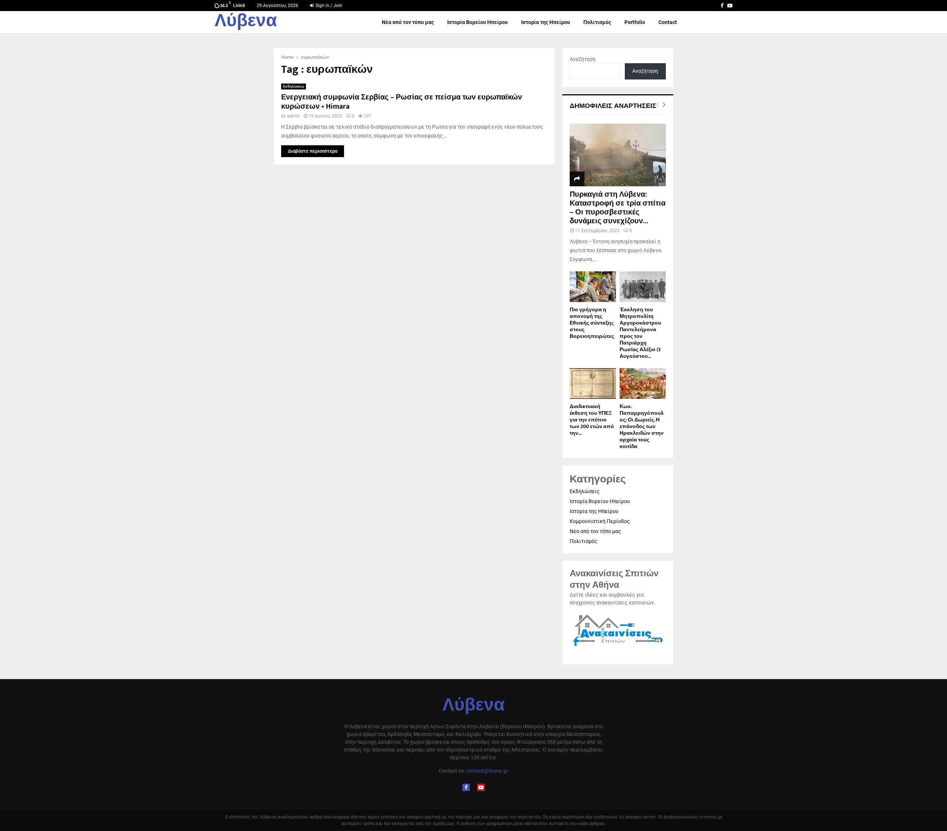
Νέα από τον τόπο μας (408, 22)
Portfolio (634, 22)
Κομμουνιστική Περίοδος (600, 521)
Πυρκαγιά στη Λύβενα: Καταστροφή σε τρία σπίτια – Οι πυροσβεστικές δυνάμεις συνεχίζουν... (617, 207)
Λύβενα (246, 22)
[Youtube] (481, 787)
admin (293, 116)
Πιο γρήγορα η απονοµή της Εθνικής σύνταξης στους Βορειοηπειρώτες (592, 322)
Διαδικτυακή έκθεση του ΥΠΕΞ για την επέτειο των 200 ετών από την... (592, 419)
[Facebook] (466, 787)
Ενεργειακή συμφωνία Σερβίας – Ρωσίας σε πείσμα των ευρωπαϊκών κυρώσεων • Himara (401, 102)
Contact (667, 22)
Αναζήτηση (583, 59)
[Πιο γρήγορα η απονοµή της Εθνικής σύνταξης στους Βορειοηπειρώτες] (593, 286)
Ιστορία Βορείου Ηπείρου (477, 22)
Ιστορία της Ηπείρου (545, 22)
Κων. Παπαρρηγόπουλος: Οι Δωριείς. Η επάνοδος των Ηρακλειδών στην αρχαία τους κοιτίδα (642, 426)
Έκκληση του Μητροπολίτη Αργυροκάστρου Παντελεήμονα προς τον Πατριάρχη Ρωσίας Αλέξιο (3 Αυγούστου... (640, 332)
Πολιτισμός (597, 22)
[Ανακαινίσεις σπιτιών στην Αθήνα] (618, 646)
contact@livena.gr (487, 771)
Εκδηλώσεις (293, 86)
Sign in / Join (328, 5)
